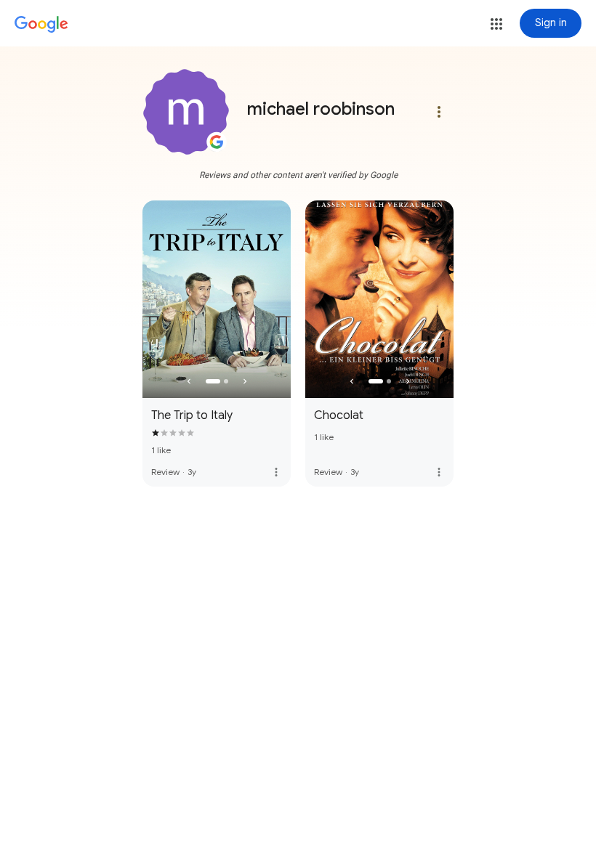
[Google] (41, 24)
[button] (496, 23)
